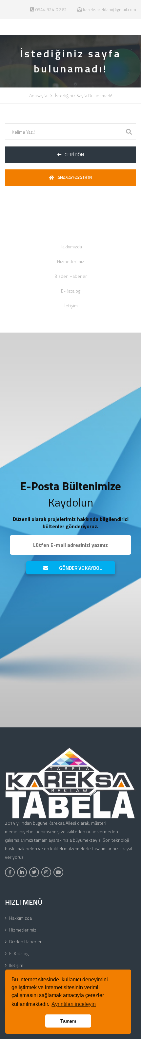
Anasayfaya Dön (74, 177)
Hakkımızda (70, 246)
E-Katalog (70, 290)
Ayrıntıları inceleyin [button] (73, 1004)
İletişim (71, 305)
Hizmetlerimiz (70, 261)
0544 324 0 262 (50, 9)
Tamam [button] (68, 1021)
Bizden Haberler (70, 276)
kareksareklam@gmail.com (109, 9)
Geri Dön (74, 154)
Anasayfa (38, 95)
